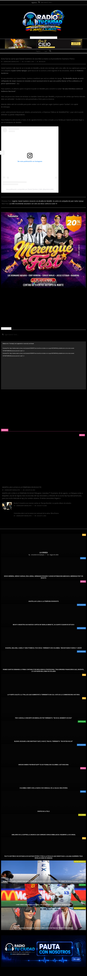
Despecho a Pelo (43, 811)
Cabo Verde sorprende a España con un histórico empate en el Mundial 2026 (43, 904)
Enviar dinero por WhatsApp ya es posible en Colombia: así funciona (43, 764)
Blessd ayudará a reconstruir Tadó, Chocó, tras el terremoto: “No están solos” (43, 741)
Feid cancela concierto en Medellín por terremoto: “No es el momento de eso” (43, 718)
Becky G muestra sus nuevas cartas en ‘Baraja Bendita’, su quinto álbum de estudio (42, 503)
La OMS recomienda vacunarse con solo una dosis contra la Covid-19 (33, 204)
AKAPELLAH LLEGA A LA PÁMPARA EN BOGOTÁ (21, 487)
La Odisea (43, 553)
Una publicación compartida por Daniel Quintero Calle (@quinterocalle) (30, 189)
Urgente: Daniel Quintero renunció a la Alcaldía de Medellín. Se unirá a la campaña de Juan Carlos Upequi (47, 201)
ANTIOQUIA (42, 61)
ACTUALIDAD (81, 605)
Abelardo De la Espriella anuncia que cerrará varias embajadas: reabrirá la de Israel (44, 834)
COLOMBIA (82, 815)
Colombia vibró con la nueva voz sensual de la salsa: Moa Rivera (36, 513)
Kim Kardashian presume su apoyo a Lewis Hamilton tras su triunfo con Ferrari (43, 928)
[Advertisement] (43, 307)
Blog (84, 535)
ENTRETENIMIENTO (79, 861)
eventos (83, 558)
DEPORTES (82, 885)
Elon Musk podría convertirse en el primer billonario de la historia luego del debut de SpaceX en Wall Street (43, 881)
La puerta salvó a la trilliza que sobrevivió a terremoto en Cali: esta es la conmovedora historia (43, 694)
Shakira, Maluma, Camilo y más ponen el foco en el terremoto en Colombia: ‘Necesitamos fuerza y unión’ (43, 648)
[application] (43, 365)
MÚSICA (83, 581)
